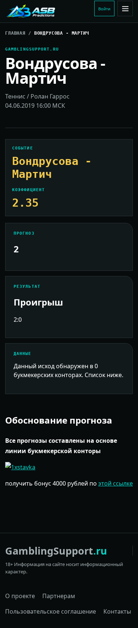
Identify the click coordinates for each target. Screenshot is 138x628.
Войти (104, 8)
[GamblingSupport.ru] (48, 11)
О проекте (20, 596)
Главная (15, 33)
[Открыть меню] (125, 8)
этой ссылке (115, 483)
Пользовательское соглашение (50, 611)
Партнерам (58, 596)
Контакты (117, 611)
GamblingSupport (56, 551)
